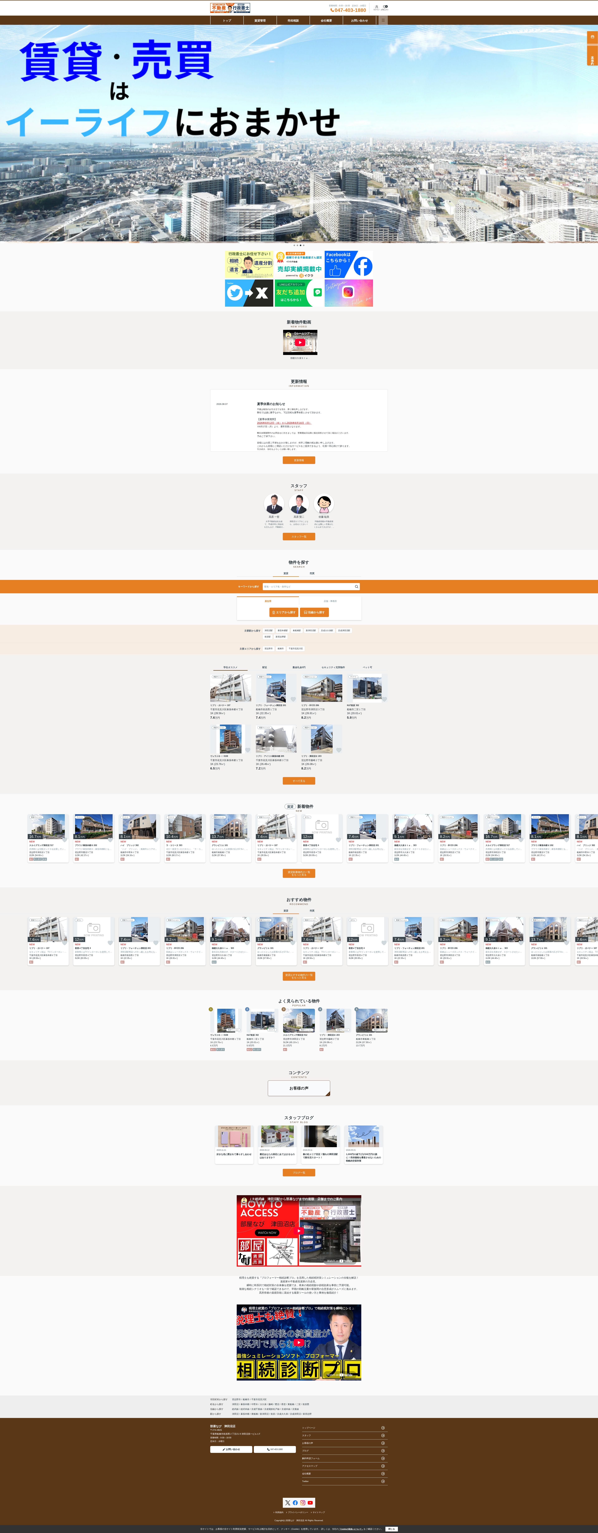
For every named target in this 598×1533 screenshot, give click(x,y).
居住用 (268, 601)
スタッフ (306, 1435)
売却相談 (293, 20)
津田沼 (235, 1404)
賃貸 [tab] (286, 573)
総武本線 (245, 1409)
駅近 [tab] (264, 667)
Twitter (305, 1481)
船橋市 (281, 648)
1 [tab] (294, 245)
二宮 (298, 1404)
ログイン (376, 9)
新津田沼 (264, 1414)
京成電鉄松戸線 (272, 1409)
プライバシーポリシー (298, 1512)
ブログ (305, 1450)
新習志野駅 (281, 637)
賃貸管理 (260, 20)
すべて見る (299, 781)
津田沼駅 (269, 630)
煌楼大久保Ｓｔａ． (300, 358)
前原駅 (268, 637)
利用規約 (279, 1512)
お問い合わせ (359, 20)
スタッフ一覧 (299, 536)
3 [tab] (300, 245)
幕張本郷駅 (283, 630)
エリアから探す (286, 612)
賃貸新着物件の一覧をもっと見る (299, 873)
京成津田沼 (295, 1414)
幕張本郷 (245, 1404)
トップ (227, 20)
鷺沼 (277, 1404)
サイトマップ (319, 1512)
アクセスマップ (309, 1466)
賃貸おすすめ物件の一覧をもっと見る (299, 976)
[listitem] (231, 838)
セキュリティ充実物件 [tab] (333, 667)
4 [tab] (303, 245)
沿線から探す (316, 612)
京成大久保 (282, 1414)
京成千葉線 (257, 1409)
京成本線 (286, 1409)
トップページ (308, 1428)
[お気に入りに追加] (247, 699)
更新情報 (299, 460)
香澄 (283, 1404)
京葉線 (295, 1409)
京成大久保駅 (327, 630)
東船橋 (291, 1404)
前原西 (306, 1404)
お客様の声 (299, 1088)
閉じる (391, 1529)
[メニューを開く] (383, 20)
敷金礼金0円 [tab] (299, 667)
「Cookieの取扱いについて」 (351, 1529)
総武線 (235, 1409)
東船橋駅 (297, 630)
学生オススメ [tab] (230, 667)
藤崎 (270, 1404)
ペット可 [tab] (367, 667)
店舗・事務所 (330, 601)
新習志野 (307, 1414)
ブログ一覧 (299, 1172)
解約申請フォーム (311, 1458)
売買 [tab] (312, 573)
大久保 (263, 1404)
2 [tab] (297, 245)
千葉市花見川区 (296, 648)
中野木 (255, 1404)
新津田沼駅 (311, 630)
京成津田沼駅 (344, 630)
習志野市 (269, 648)
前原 (273, 1414)
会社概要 (326, 20)
